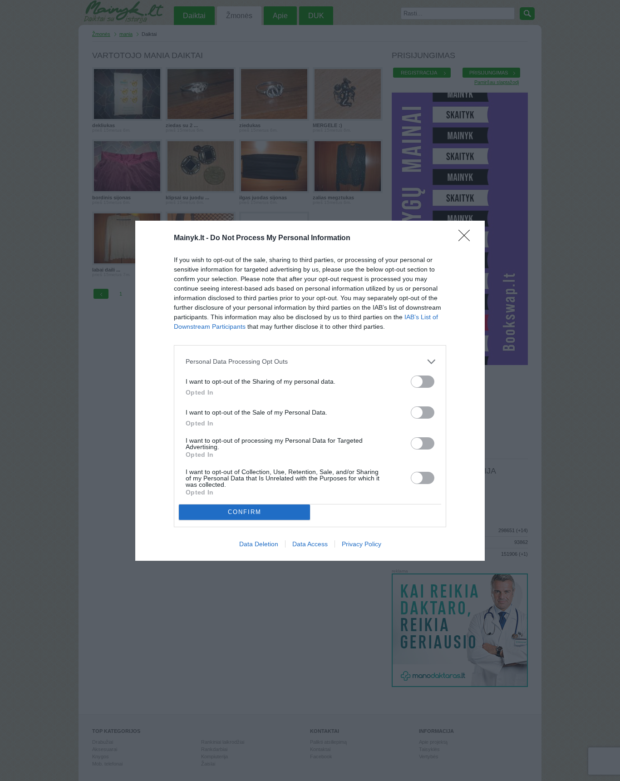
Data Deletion (258, 544)
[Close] (467, 238)
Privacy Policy (361, 544)
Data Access (310, 544)
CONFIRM (244, 512)
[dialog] (310, 391)
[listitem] (310, 361)
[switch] (422, 382)
